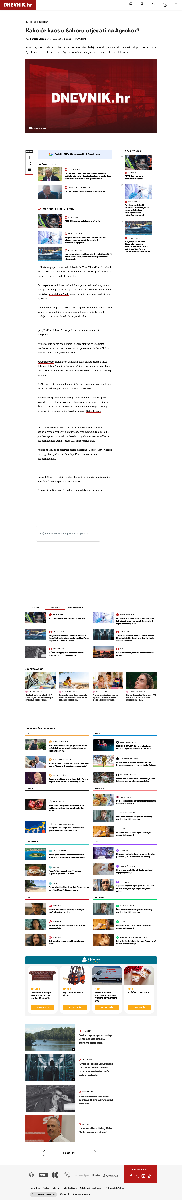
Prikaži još (69, 1153)
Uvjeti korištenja (70, 1188)
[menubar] (165, 4)
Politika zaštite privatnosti (91, 1188)
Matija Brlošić (93, 411)
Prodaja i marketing (51, 1188)
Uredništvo (35, 1188)
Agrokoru (48, 285)
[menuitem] (165, 4)
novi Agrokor (45, 454)
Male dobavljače (46, 361)
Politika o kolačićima (115, 1188)
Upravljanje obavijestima (45, 1194)
